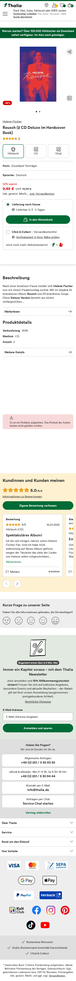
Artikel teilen (69, 51)
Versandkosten (57, 975)
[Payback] (50, 895)
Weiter (17, 584)
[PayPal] (24, 895)
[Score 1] (6, 620)
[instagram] (50, 910)
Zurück (6, 584)
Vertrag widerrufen (38, 813)
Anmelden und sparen (38, 728)
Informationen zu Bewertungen (22, 496)
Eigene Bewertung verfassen (38, 505)
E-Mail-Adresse (13, 710)
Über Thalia (9, 823)
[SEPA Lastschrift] (56, 866)
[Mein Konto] (54, 5)
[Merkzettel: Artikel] (62, 5)
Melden (15, 571)
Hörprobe (69, 98)
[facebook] (36, 910)
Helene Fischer (12, 121)
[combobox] (8, 204)
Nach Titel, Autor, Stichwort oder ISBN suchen (39, 10)
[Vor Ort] (46, 5)
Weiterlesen (12, 311)
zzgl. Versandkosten (42, 193)
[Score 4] (43, 620)
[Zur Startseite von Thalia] (20, 5)
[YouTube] (45, 925)
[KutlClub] (17, 910)
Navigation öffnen (5, 14)
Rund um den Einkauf (15, 842)
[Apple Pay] (49, 881)
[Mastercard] (32, 866)
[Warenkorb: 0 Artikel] (70, 5)
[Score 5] (55, 620)
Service (7, 832)
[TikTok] (31, 925)
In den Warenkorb (41, 220)
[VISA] (13, 866)
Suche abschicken (22, 17)
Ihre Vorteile (10, 851)
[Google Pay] (26, 881)
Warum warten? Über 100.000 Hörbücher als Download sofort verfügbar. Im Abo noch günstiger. (38, 33)
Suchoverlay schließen (25, 14)
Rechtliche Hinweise (38, 701)
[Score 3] (31, 620)
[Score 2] (19, 620)
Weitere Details (14, 352)
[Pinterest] (65, 910)
